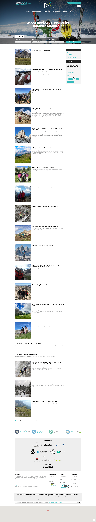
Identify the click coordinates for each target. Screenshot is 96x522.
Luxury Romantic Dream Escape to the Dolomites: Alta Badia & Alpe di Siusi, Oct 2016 (47, 363)
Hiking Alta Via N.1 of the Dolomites (42, 109)
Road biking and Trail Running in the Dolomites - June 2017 (48, 305)
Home (41, 29)
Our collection (56, 11)
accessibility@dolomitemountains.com (71, 499)
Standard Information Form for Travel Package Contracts (76, 481)
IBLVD (49, 502)
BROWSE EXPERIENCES (36, 11)
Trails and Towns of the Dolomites (42, 50)
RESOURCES (64, 11)
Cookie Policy (73, 485)
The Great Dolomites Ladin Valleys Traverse (45, 226)
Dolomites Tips (70, 55)
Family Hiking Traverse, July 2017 (41, 285)
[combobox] (23, 42)
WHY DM (28, 11)
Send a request (62, 482)
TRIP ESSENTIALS (47, 11)
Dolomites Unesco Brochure (63, 477)
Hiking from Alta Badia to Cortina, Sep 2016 (44, 382)
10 (36, 420)
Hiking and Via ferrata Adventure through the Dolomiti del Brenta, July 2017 (45, 265)
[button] (48, 511)
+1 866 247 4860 (28, 3)
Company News (70, 52)
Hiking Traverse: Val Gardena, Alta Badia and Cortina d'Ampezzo (47, 89)
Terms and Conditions (75, 486)
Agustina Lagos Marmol (53, 478)
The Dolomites (69, 54)
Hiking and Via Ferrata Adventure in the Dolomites (47, 69)
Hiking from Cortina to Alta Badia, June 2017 (45, 324)
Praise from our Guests (71, 57)
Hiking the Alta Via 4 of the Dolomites (43, 246)
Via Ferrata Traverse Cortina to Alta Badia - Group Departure (47, 129)
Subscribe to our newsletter (65, 480)
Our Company (51, 476)
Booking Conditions (74, 478)
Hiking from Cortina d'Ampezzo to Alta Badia (45, 206)
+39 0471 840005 (25, 2)
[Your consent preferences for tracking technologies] (94, 520)
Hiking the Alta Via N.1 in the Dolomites (43, 148)
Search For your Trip (73, 41)
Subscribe (72, 431)
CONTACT (72, 11)
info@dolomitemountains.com (21, 4)
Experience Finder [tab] (19, 36)
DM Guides (51, 481)
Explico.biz (52, 502)
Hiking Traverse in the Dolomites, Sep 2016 (44, 401)
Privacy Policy (73, 483)
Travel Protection (74, 476)
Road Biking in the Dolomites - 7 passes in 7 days (46, 187)
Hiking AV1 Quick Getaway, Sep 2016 (26, 354)
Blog (61, 479)
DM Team (50, 479)
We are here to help (23, 431)
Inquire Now (70, 81)
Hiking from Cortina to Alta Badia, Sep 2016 (28, 343)
